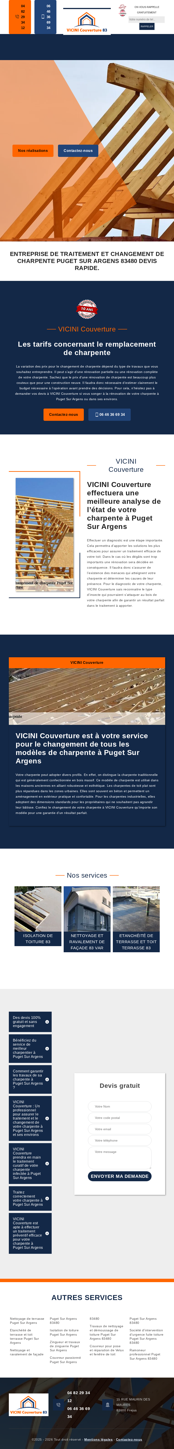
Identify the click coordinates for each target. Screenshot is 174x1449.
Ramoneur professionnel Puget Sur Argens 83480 (145, 1354)
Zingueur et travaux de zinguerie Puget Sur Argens (65, 1346)
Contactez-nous (78, 151)
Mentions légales (98, 1439)
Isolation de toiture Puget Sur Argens (64, 1332)
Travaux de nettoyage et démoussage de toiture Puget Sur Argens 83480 (106, 1332)
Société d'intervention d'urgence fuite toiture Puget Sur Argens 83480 (147, 1336)
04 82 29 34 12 (23, 17)
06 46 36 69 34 (48, 17)
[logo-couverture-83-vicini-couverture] (87, 21)
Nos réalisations (33, 151)
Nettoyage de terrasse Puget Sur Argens (27, 1321)
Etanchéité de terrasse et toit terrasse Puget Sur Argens (24, 1336)
